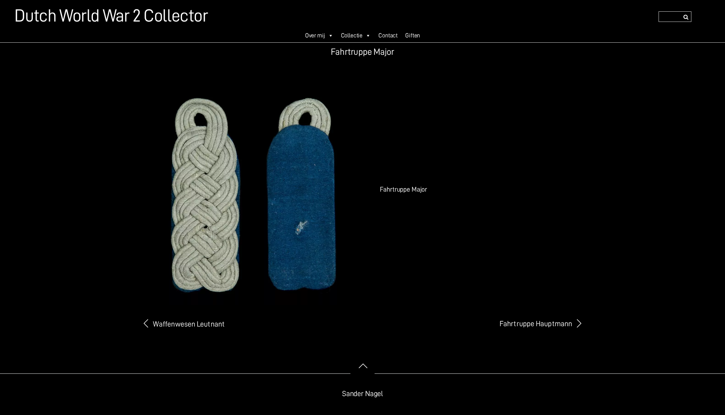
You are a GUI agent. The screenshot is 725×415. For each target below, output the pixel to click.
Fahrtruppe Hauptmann (536, 323)
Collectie (352, 36)
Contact (388, 36)
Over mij (315, 36)
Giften (412, 36)
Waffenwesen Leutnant (189, 324)
